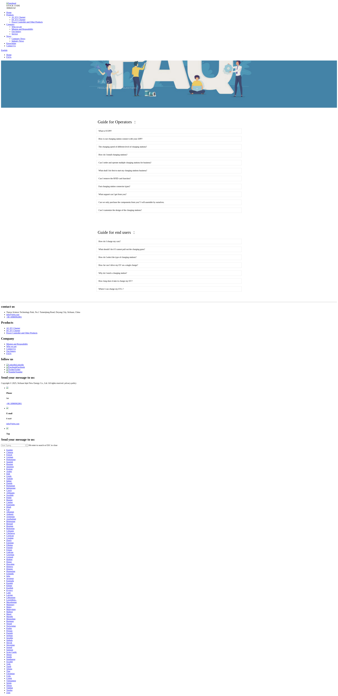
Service (15, 34)
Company (10, 24)
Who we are (17, 27)
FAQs (8, 57)
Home (8, 12)
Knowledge (11, 43)
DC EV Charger (18, 20)
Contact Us (11, 46)
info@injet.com (12, 314)
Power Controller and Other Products (27, 22)
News (8, 36)
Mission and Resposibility (22, 29)
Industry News (18, 41)
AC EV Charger (18, 17)
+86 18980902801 (14, 317)
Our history (16, 31)
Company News (18, 39)
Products (10, 15)
